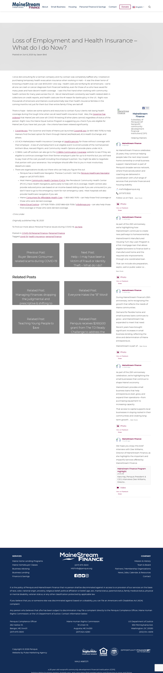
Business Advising (21, 569)
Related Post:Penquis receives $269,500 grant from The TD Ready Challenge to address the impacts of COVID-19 (88, 325)
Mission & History (142, 561)
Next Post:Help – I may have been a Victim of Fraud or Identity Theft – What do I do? (87, 259)
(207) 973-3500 (82, 565)
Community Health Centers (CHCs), (49, 180)
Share (120, 210)
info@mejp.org (83, 205)
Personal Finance (57, 233)
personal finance (54, 237)
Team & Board (144, 565)
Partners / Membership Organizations (133, 569)
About (45, 7)
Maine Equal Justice (29, 205)
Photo (123, 204)
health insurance (37, 237)
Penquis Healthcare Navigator (95, 173)
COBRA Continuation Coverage (71, 152)
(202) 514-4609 (146, 632)
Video (123, 488)
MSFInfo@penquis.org (81, 569)
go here (78, 227)
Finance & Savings (21, 576)
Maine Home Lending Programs (27, 561)
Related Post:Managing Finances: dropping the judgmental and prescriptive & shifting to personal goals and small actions (36, 297)
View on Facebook (122, 208)
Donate (125, 7)
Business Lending (20, 573)
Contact (113, 7)
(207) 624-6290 (83, 632)
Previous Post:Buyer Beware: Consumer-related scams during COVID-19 (36, 257)
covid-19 (24, 237)
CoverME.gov (80, 131)
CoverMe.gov (21, 131)
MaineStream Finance (131, 143)
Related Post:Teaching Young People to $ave (36, 323)
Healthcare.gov (71, 142)
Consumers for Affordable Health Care (44, 198)
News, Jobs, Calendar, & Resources (134, 573)
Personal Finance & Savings (92, 7)
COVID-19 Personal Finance (35, 233)
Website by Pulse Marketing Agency (29, 653)
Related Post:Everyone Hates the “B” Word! (88, 292)
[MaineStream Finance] (123, 111)
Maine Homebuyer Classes (25, 565)
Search (149, 6)
